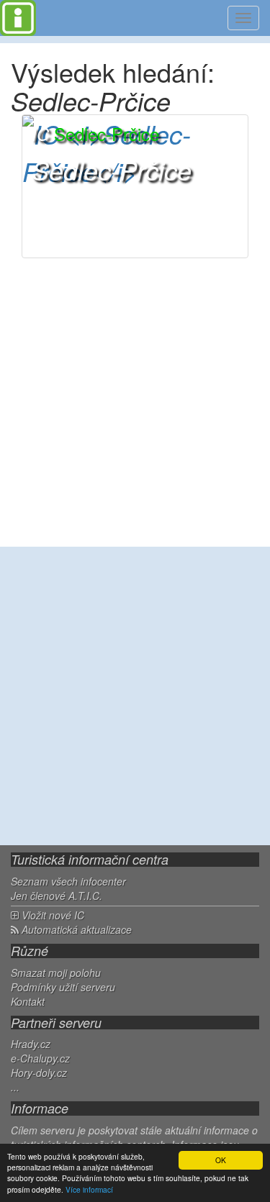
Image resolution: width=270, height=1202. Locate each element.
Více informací (89, 1189)
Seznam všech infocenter (68, 881)
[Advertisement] (135, 696)
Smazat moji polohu (56, 972)
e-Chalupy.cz (40, 1058)
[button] (135, 186)
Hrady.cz (30, 1044)
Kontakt (28, 1001)
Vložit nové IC (51, 915)
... (15, 1087)
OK (220, 1160)
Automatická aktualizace (75, 929)
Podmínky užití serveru (63, 987)
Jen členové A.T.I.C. (56, 895)
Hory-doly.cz (39, 1072)
